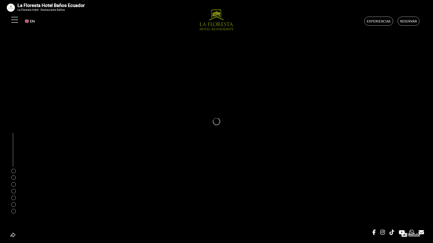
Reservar (408, 21)
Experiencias (379, 21)
